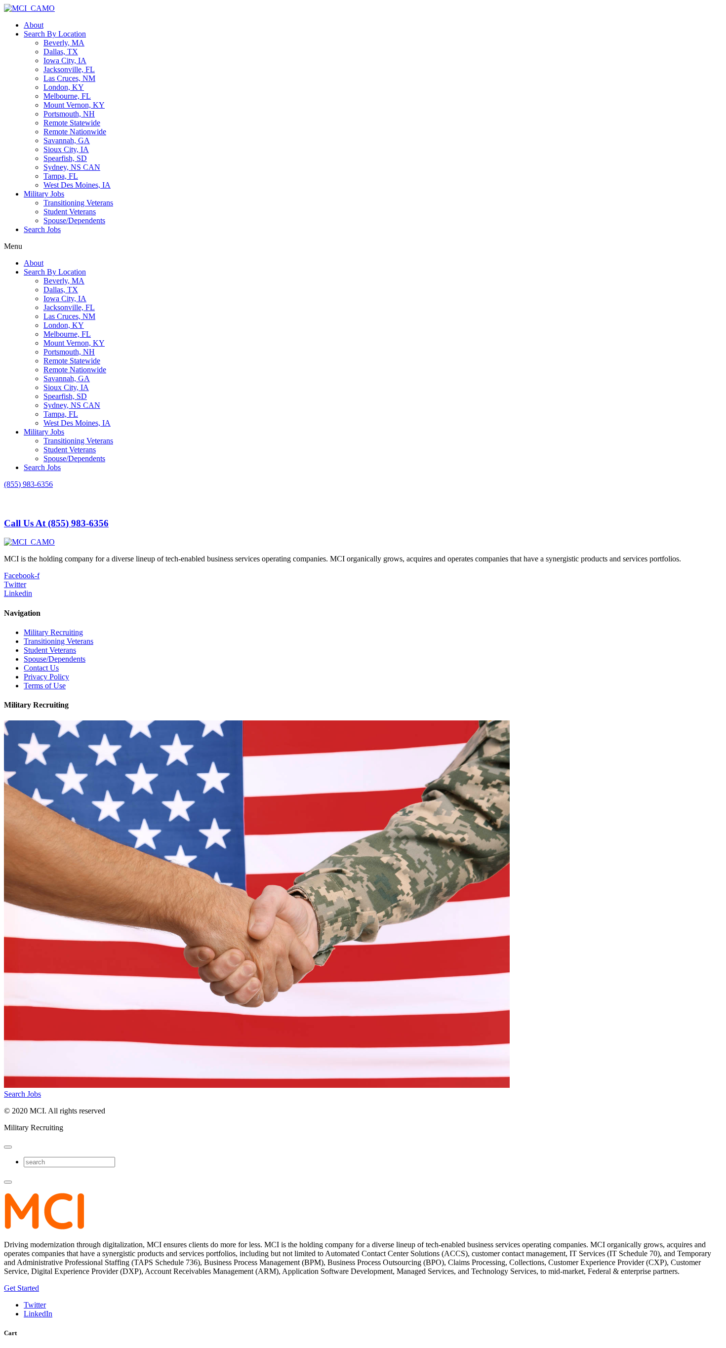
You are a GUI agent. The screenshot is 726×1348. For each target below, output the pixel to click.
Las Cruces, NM (69, 78)
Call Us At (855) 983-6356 (56, 523)
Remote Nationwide (74, 131)
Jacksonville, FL (69, 69)
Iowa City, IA (64, 60)
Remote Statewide (71, 123)
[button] (363, 246)
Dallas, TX (60, 51)
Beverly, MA (63, 43)
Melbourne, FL (67, 96)
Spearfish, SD (65, 158)
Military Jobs (44, 194)
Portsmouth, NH (69, 114)
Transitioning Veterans (78, 202)
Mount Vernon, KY (74, 105)
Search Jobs (42, 229)
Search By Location (55, 34)
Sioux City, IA (66, 149)
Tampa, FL (60, 176)
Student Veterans (69, 211)
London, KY (63, 87)
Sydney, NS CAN (71, 167)
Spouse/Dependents (74, 220)
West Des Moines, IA (77, 185)
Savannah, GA (66, 140)
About (33, 25)
